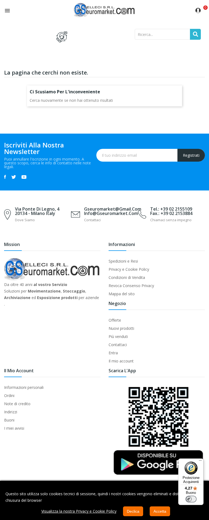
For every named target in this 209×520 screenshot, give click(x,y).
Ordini (9, 395)
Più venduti (118, 336)
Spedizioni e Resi (123, 261)
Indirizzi (10, 411)
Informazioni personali (24, 387)
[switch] (191, 499)
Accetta (159, 511)
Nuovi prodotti (121, 328)
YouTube (23, 176)
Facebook (5, 176)
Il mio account (121, 361)
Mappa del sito (122, 293)
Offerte (115, 320)
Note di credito (17, 403)
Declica (133, 511)
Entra (113, 352)
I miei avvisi (14, 428)
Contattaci (118, 344)
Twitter (13, 176)
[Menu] (200, 462)
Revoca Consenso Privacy (131, 285)
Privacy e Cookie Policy (129, 269)
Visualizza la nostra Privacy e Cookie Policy (78, 511)
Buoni (9, 420)
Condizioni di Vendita (127, 277)
